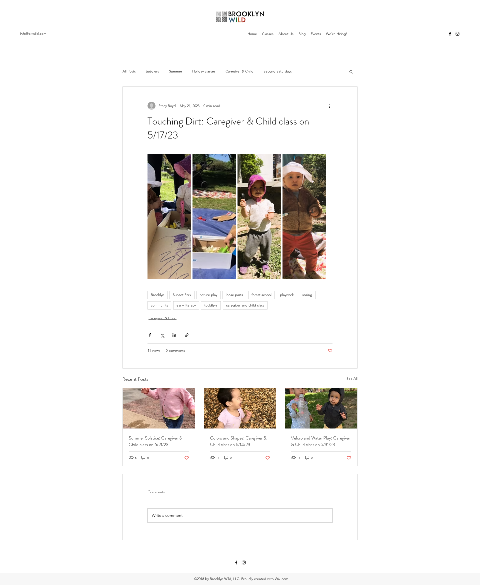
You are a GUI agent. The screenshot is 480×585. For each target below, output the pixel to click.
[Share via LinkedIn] (174, 335)
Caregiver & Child (240, 71)
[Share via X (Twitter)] (162, 335)
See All (352, 378)
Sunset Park (182, 294)
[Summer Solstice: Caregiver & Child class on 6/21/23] (159, 408)
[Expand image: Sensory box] (169, 216)
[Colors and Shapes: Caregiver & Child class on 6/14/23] (240, 408)
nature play (208, 294)
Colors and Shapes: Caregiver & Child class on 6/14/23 (238, 441)
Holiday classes (204, 71)
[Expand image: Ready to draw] (304, 216)
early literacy (186, 305)
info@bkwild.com (33, 33)
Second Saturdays (278, 71)
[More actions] (329, 106)
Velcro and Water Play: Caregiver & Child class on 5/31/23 (320, 441)
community (159, 305)
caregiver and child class (245, 305)
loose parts (234, 294)
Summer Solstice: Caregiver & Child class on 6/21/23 (155, 441)
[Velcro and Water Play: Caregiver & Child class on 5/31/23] (321, 408)
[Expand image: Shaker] (259, 216)
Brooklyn (157, 294)
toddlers (152, 71)
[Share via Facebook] (150, 335)
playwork (287, 294)
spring (307, 294)
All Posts (129, 71)
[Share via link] (186, 335)
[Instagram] (457, 33)
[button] (351, 72)
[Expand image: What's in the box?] (214, 216)
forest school (262, 294)
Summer (175, 71)
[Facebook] (450, 33)
